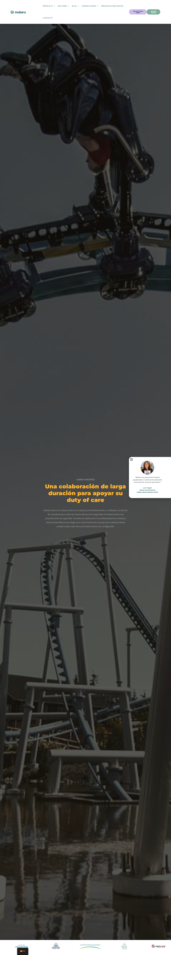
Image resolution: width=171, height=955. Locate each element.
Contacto (48, 18)
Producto (48, 6)
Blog (74, 6)
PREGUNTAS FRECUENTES (112, 6)
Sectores (62, 6)
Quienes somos (89, 6)
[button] (131, 459)
